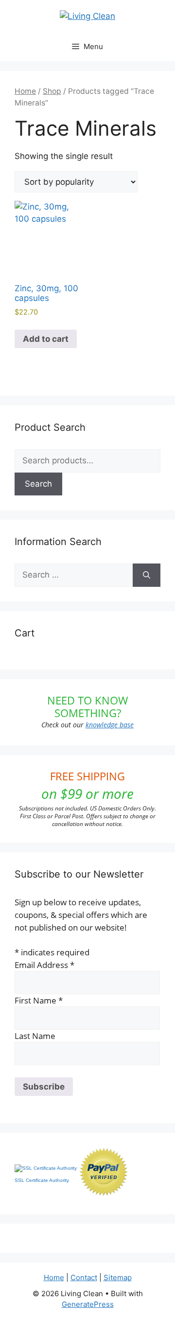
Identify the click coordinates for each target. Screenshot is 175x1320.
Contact (83, 1277)
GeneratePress (88, 1304)
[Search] (146, 575)
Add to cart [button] (46, 339)
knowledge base (110, 724)
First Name (39, 1000)
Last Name (35, 1035)
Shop (52, 91)
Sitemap (118, 1277)
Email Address (44, 964)
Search (38, 484)
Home (25, 91)
